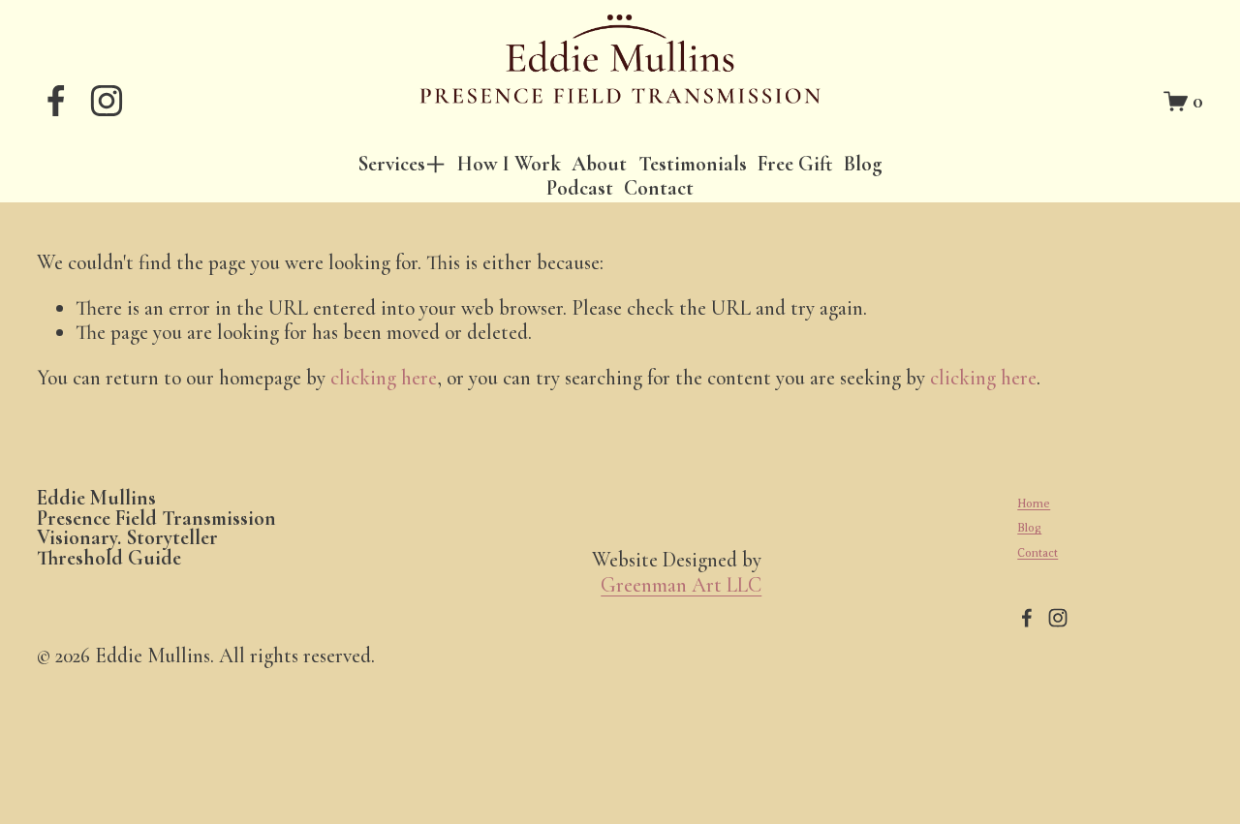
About (599, 164)
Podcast (579, 188)
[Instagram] (106, 100)
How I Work (509, 164)
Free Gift (795, 164)
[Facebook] (56, 100)
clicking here (383, 377)
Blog (863, 164)
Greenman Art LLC (681, 585)
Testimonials (692, 164)
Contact (659, 188)
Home (1033, 503)
